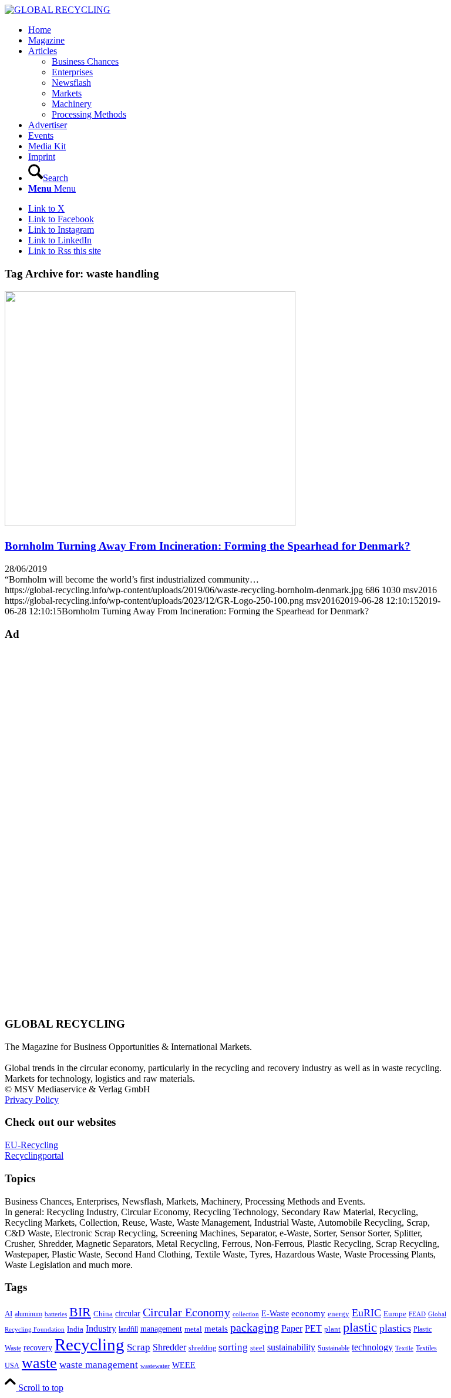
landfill (128, 1329)
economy (308, 1313)
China (103, 1314)
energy (338, 1314)
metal (193, 1329)
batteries (56, 1313)
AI (8, 1314)
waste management (98, 1364)
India (75, 1329)
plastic (360, 1327)
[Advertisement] (52, 827)
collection (246, 1313)
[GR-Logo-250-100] (57, 10)
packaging (254, 1327)
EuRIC (366, 1313)
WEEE (184, 1365)
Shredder (169, 1347)
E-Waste (275, 1313)
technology (372, 1347)
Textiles (426, 1348)
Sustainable (333, 1348)
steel (257, 1348)
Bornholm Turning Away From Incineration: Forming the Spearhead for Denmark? (207, 546)
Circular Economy (186, 1312)
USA (12, 1366)
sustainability (291, 1347)
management (161, 1328)
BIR (80, 1312)
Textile (404, 1348)
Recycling (89, 1344)
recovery (37, 1347)
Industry (101, 1328)
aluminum (28, 1314)
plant (332, 1329)
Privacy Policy (32, 1100)
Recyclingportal (34, 1155)
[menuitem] (237, 30)
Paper (291, 1328)
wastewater (155, 1366)
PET (313, 1328)
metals (216, 1328)
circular (127, 1313)
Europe (394, 1314)
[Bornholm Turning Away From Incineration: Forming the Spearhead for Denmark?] (150, 523)
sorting (233, 1347)
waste (39, 1363)
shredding (202, 1348)
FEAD (417, 1313)
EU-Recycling (31, 1145)
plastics (395, 1328)
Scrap (138, 1347)
